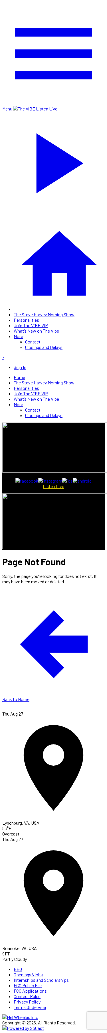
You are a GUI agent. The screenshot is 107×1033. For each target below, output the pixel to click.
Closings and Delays (43, 347)
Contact (33, 341)
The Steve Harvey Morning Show (44, 314)
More (18, 336)
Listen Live (53, 486)
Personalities (26, 320)
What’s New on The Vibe (36, 330)
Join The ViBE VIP (31, 325)
